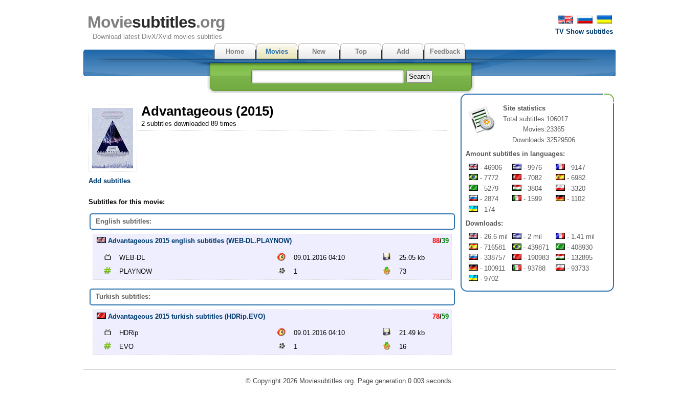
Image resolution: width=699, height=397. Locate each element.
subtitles (156, 22)
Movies (277, 51)
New (318, 51)
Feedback (445, 51)
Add (403, 51)
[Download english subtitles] (101, 241)
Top (361, 51)
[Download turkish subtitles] (101, 316)
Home (235, 51)
